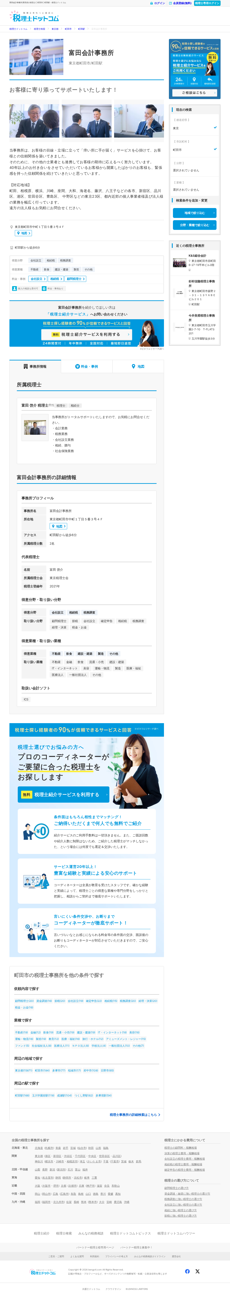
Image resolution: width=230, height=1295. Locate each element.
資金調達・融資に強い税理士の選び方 (187, 1193)
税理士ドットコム (18, 28)
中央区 (92, 1156)
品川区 (117, 1156)
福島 (105, 1148)
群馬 (138, 1161)
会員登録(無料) (182, 3)
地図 (24, 233)
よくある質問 (77, 1256)
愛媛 (110, 1193)
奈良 (107, 1185)
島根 (81, 1193)
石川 (70, 1169)
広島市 (64, 1193)
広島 (55, 1193)
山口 (88, 1193)
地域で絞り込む (195, 213)
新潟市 (61, 1169)
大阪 (37, 1185)
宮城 (73, 1148)
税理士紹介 (42, 1233)
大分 (101, 1202)
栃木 (131, 1161)
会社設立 (36, 279)
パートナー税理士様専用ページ (95, 1247)
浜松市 (78, 1177)
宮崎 (109, 1202)
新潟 (52, 1169)
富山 (77, 1169)
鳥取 (73, 1193)
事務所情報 (38, 366)
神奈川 (39, 1161)
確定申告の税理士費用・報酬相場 (184, 1169)
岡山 (37, 1193)
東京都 (55, 28)
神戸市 (90, 1185)
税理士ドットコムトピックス (130, 1233)
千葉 (105, 1161)
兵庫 (81, 1185)
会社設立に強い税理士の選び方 (183, 1204)
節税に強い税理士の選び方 (180, 1215)
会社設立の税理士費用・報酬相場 (184, 1158)
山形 (98, 1148)
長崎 (76, 1202)
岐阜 (87, 1177)
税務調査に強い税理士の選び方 (183, 1199)
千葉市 (115, 1161)
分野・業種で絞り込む (194, 225)
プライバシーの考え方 (116, 1256)
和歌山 (116, 1185)
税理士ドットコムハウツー (176, 1233)
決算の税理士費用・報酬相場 (181, 1153)
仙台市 (82, 1148)
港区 (48, 1156)
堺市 (56, 1185)
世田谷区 (104, 1156)
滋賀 (99, 1185)
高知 (118, 1193)
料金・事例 (89, 366)
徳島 (95, 1193)
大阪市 (46, 1185)
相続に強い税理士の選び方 (180, 1210)
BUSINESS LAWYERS (137, 1289)
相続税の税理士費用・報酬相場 (183, 1164)
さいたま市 (94, 1161)
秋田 (91, 1148)
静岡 (58, 1177)
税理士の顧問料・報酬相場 (180, 1147)
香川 (103, 1193)
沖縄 (126, 1202)
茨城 (123, 1161)
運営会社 (176, 1256)
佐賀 (69, 1202)
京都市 (73, 1185)
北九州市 (58, 1202)
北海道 (39, 1148)
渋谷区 (68, 1156)
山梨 (37, 1169)
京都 (63, 1185)
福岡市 (46, 1202)
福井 (85, 1169)
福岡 (37, 1202)
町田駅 (81, 28)
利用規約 (94, 1256)
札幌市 (49, 1148)
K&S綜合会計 (197, 255)
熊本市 (93, 1202)
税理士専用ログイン (207, 3)
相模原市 (72, 1161)
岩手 (65, 1148)
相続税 (54, 279)
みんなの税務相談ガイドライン (150, 1256)
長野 (45, 1169)
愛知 (37, 1177)
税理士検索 (39, 28)
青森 (58, 1148)
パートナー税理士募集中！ (136, 1247)
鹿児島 (118, 1202)
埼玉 (82, 1161)
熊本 (83, 1202)
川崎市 (60, 1161)
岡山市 (46, 1193)
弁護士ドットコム (91, 1289)
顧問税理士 (74, 279)
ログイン (159, 3)
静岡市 (67, 1177)
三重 (94, 1177)
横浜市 (49, 1161)
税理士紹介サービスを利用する (61, 794)
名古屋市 (47, 1177)
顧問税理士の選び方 (176, 1188)
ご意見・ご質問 (56, 1256)
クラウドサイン (113, 1289)
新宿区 (57, 1156)
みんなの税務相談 (91, 1233)
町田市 (68, 28)
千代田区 (80, 1156)
